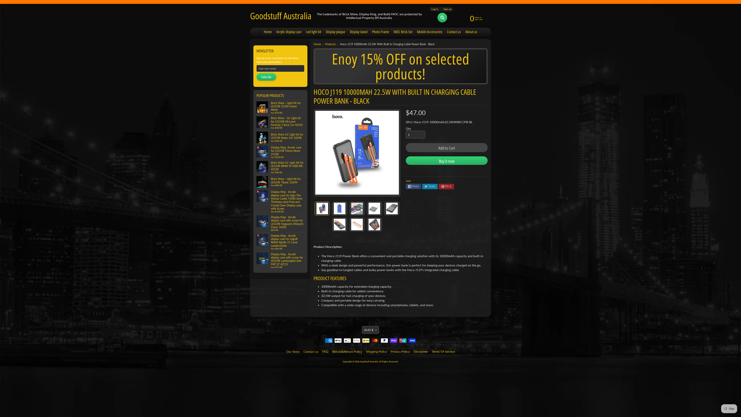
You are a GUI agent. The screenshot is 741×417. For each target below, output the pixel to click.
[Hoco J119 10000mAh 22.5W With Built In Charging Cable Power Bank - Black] (322, 208)
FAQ (325, 351)
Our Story (293, 351)
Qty (408, 128)
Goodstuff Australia (280, 16)
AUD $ (368, 330)
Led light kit (313, 31)
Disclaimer (421, 351)
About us (471, 31)
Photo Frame (380, 31)
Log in (434, 9)
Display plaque (335, 31)
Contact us (454, 31)
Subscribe (266, 77)
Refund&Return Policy (347, 351)
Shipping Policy (376, 351)
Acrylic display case (288, 31)
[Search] (442, 17)
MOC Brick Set (403, 31)
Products (330, 44)
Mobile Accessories (429, 31)
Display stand (358, 31)
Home (268, 31)
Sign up (447, 9)
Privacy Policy (400, 351)
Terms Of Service (443, 351)
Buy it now (446, 161)
